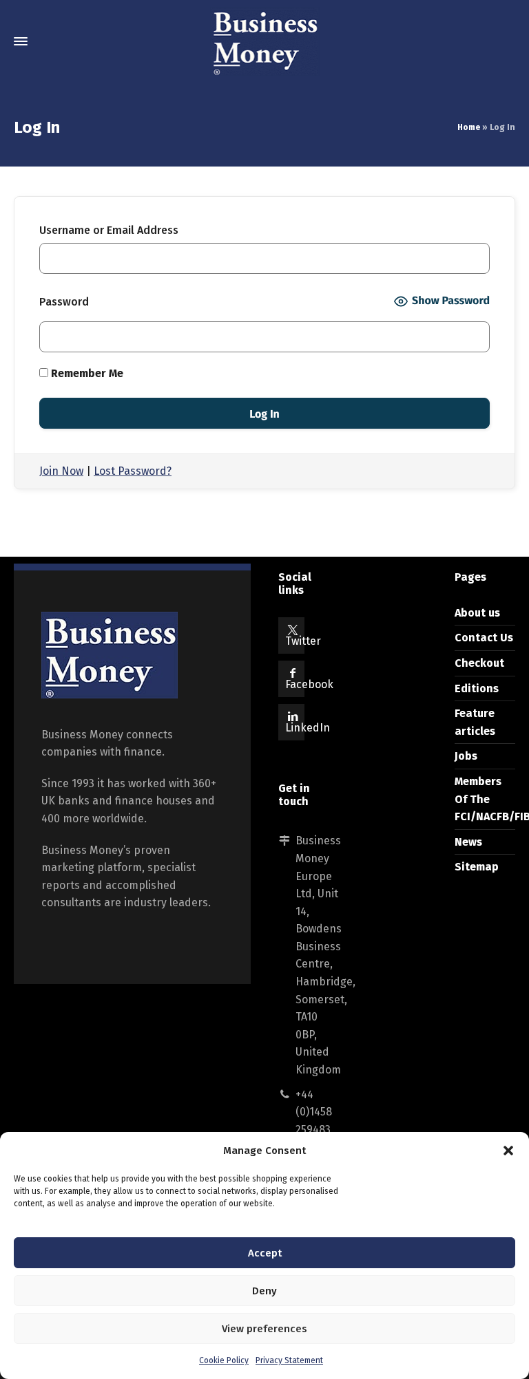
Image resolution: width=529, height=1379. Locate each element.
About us (477, 612)
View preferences (264, 1329)
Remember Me (85, 373)
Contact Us (484, 637)
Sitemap (477, 866)
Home (468, 127)
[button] (508, 1150)
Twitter (303, 641)
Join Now (61, 471)
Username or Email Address (108, 230)
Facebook (309, 684)
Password (64, 301)
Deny (264, 1291)
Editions (477, 688)
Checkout (479, 663)
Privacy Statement (289, 1360)
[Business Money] (264, 41)
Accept (265, 1253)
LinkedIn (307, 727)
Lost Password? (133, 471)
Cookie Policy (224, 1360)
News (468, 841)
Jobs (466, 755)
